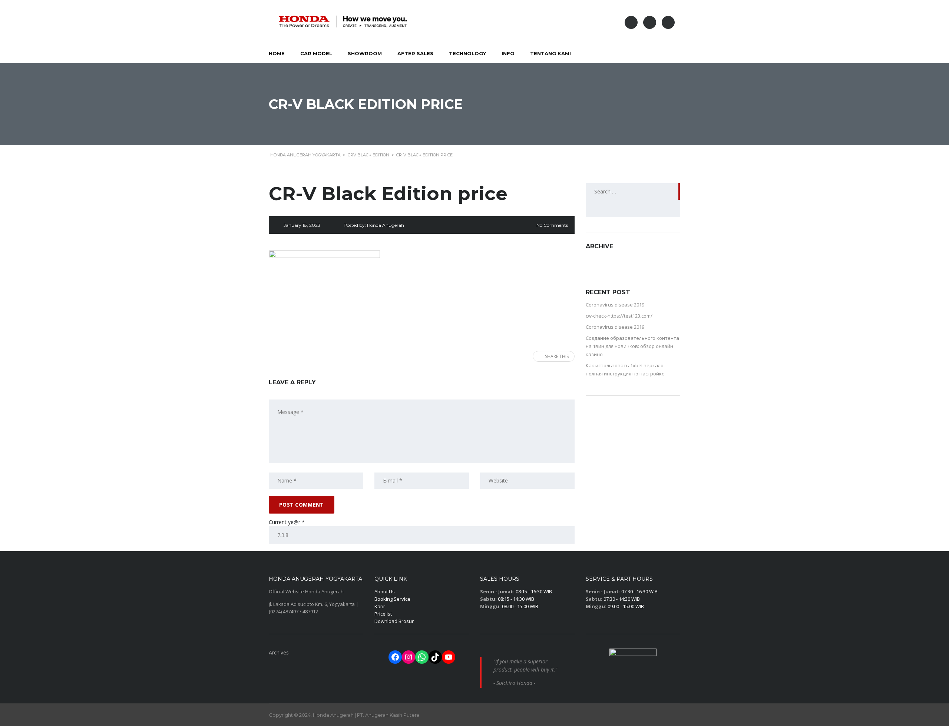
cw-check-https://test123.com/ (619, 315)
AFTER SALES (415, 53)
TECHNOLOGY (467, 53)
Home (277, 53)
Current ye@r (287, 522)
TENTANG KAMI (550, 53)
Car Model (316, 53)
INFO (508, 53)
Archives (279, 652)
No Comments (552, 225)
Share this (557, 356)
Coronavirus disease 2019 (615, 304)
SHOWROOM (365, 53)
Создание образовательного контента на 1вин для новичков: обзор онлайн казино (632, 346)
